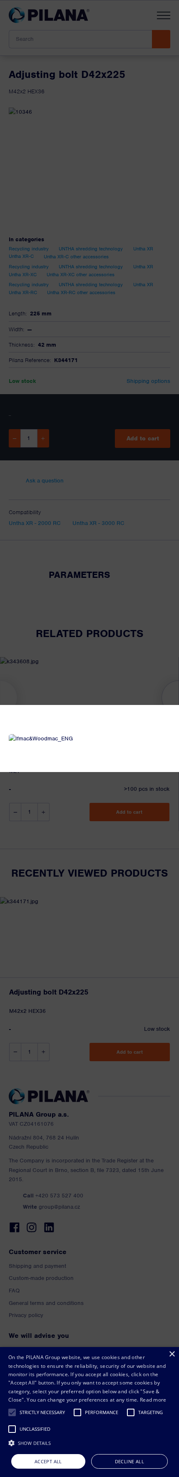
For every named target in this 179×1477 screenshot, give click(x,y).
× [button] (172, 1354)
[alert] (89, 1412)
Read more (153, 1399)
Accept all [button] (48, 1461)
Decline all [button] (129, 1461)
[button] (12, 1412)
